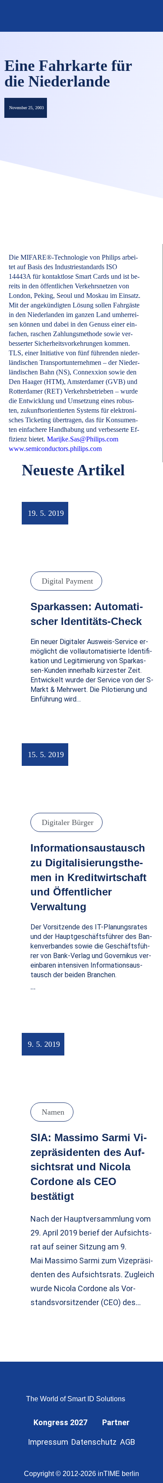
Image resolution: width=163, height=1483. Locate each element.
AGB (127, 1441)
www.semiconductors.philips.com (55, 448)
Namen (53, 1112)
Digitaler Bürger (67, 822)
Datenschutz (93, 1441)
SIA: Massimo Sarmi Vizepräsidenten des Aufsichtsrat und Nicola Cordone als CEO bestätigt (88, 1167)
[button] (144, 15)
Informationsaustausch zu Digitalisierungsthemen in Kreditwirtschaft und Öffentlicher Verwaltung (88, 877)
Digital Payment (67, 581)
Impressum (48, 1441)
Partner (116, 1422)
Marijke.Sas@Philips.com (82, 439)
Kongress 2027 (60, 1422)
